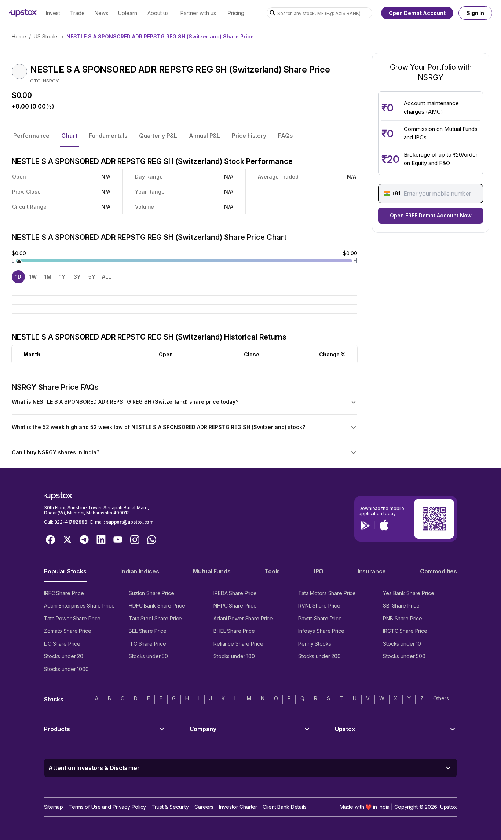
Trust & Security (170, 807)
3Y (77, 277)
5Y (91, 277)
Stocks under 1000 (66, 669)
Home (19, 36)
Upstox (448, 807)
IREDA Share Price (235, 593)
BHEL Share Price (234, 631)
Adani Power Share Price (243, 618)
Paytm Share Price (320, 618)
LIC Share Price (62, 644)
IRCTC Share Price (405, 631)
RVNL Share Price (319, 605)
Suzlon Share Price (151, 593)
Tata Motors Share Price (327, 593)
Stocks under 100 (234, 656)
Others (441, 698)
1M (47, 277)
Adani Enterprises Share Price (79, 605)
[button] (31, 135)
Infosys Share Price (321, 631)
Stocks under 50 (148, 656)
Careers (203, 807)
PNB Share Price (402, 618)
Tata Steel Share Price (155, 618)
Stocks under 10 (402, 644)
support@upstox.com (129, 522)
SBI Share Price (401, 605)
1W (33, 277)
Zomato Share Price (67, 631)
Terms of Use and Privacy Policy (107, 807)
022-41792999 (70, 522)
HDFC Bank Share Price (157, 605)
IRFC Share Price (64, 593)
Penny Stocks (314, 644)
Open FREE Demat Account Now (431, 215)
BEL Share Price (148, 631)
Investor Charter (238, 807)
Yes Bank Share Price (408, 593)
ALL (106, 277)
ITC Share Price (147, 644)
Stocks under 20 (63, 656)
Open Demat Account (417, 13)
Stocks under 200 (319, 656)
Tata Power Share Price (72, 618)
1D (18, 277)
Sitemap (53, 807)
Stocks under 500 (404, 656)
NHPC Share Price (235, 605)
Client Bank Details (285, 807)
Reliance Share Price (238, 644)
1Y (62, 277)
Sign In (475, 13)
